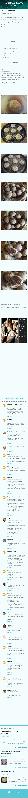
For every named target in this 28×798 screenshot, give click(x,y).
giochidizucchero (11, 636)
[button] (26, 11)
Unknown (9, 419)
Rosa (8, 583)
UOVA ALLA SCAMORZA (8, 772)
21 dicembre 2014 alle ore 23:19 (15, 679)
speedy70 (9, 625)
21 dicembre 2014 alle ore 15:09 (15, 663)
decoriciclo (10, 539)
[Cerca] (26, 3)
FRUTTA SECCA (9, 398)
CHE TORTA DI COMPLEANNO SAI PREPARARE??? (12, 753)
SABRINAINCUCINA (14, 4)
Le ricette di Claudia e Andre (14, 404)
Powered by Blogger (15, 792)
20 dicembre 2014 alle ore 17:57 (15, 468)
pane (16, 398)
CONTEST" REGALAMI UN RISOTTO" (9, 733)
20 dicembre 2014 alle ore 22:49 (18, 583)
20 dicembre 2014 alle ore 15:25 (17, 431)
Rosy (8, 497)
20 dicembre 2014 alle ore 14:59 (15, 406)
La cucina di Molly (11, 690)
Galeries (17, 795)
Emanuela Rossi (11, 551)
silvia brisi (9, 646)
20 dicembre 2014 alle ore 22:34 (15, 572)
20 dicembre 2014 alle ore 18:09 (15, 479)
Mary (8, 431)
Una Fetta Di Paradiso (12, 678)
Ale (8, 446)
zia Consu (10, 519)
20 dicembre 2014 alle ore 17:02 (15, 456)
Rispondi (9, 416)
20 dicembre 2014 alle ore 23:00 (15, 595)
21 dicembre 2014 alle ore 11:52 (15, 648)
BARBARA (23, 308)
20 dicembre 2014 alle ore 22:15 (15, 553)
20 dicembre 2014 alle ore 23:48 (15, 614)
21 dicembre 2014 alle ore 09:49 (15, 637)
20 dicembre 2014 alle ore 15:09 (15, 421)
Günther (9, 613)
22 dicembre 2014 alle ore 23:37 (15, 691)
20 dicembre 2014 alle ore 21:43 (15, 540)
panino (21, 398)
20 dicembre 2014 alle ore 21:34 (15, 520)
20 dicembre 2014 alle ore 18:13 (18, 497)
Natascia (9, 454)
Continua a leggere (21, 747)
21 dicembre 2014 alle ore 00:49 (15, 626)
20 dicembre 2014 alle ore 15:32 (17, 446)
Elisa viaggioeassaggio (13, 467)
